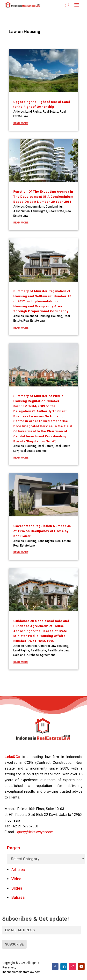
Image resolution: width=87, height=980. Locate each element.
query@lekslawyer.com (35, 832)
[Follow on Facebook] (55, 966)
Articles (18, 111)
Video (16, 879)
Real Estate (50, 111)
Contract (31, 646)
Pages (13, 847)
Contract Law (47, 646)
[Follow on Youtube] (81, 966)
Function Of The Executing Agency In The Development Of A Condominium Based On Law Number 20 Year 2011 (43, 196)
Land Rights (33, 111)
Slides (16, 888)
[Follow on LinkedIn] (63, 966)
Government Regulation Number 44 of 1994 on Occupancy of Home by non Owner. (42, 531)
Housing (56, 316)
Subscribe (14, 944)
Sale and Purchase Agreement (34, 655)
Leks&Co (12, 757)
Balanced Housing (37, 316)
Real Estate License (33, 451)
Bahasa (18, 897)
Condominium (34, 206)
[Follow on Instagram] (72, 966)
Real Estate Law (34, 320)
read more (20, 123)
